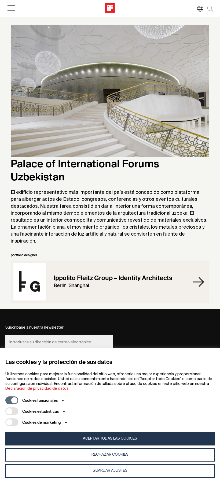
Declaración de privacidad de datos (37, 389)
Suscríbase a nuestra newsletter (34, 327)
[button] (197, 9)
